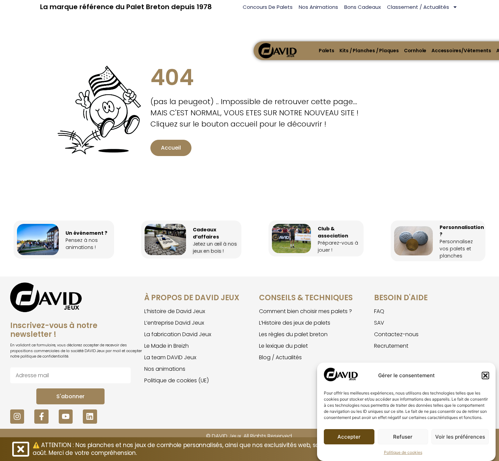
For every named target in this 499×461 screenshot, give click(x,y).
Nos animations (318, 7)
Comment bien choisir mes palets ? (305, 311)
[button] (485, 375)
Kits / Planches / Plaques (369, 50)
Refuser (402, 437)
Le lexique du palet (283, 346)
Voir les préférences (460, 437)
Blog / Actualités (280, 357)
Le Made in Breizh (166, 346)
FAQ (379, 311)
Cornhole (415, 50)
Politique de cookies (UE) (176, 380)
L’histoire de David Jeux (174, 311)
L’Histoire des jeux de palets (294, 323)
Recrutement (391, 346)
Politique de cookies (403, 452)
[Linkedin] (90, 416)
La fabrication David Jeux (177, 334)
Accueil (171, 148)
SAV (379, 323)
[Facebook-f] (41, 416)
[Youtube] (66, 416)
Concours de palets (268, 7)
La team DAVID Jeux (170, 357)
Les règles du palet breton (293, 334)
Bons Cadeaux (362, 7)
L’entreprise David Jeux (174, 323)
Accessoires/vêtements (461, 50)
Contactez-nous (396, 334)
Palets (326, 50)
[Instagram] (17, 416)
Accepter (349, 437)
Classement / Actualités (418, 7)
